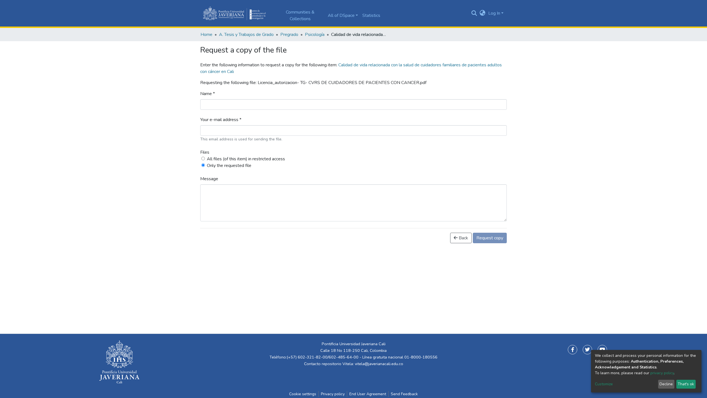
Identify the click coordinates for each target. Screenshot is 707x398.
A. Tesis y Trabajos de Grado (246, 35)
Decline (666, 384)
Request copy (489, 238)
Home (206, 35)
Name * (207, 94)
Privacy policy (333, 394)
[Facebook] (572, 349)
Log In (494, 13)
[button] (482, 13)
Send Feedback (404, 394)
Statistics (371, 15)
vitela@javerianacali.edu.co (379, 363)
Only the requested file (229, 166)
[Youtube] (602, 349)
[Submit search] (474, 13)
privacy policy (662, 373)
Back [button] (463, 238)
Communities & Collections (300, 15)
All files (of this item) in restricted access (246, 159)
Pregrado (289, 35)
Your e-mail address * (220, 120)
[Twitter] (587, 349)
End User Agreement (367, 394)
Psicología (315, 35)
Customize (604, 384)
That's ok (686, 384)
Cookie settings (302, 394)
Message (209, 179)
